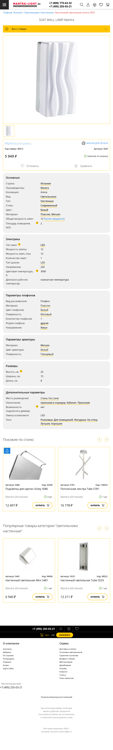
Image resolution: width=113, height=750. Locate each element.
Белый (44, 210)
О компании (11, 643)
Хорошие (56, 423)
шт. (47, 635)
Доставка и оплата (67, 649)
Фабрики (7, 652)
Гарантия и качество (68, 655)
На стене (54, 398)
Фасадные (80, 419)
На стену (92, 419)
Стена (44, 398)
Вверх (44, 327)
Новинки (7, 662)
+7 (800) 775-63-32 (60, 3)
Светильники (31, 12)
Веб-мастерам (65, 662)
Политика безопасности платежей (56, 697)
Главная (7, 12)
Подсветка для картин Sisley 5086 (26, 489)
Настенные (47, 12)
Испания (23, 143)
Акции (6, 665)
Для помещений (63, 419)
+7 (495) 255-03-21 (60, 6)
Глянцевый (47, 354)
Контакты (7, 649)
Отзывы (63, 668)
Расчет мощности (54, 218)
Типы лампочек (66, 678)
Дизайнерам (65, 665)
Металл (55, 214)
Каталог (18, 12)
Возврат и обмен (67, 658)
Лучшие (45, 423)
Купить (40, 505)
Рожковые (47, 419)
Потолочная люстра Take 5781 (79, 489)
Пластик (45, 214)
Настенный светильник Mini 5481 (26, 580)
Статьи (62, 675)
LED (43, 245)
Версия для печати (97, 143)
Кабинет (72, 402)
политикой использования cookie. (57, 717)
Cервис (64, 643)
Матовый (46, 314)
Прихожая (84, 402)
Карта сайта (8, 668)
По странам (8, 655)
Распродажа (8, 658)
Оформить (64, 635)
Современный (49, 205)
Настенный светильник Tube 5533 (82, 580)
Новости (63, 671)
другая (44, 323)
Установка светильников (70, 652)
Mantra (10, 143)
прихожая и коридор (53, 402)
